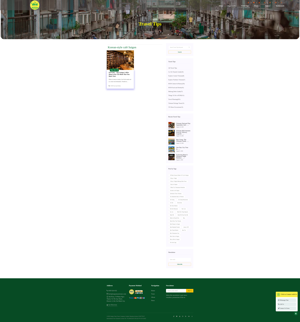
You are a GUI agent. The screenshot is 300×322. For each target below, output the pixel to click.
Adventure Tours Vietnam (175, 193)
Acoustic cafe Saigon (174, 190)
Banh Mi (172, 215)
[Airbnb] (281, 2)
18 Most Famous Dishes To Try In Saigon (179, 175)
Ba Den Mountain (174, 208)
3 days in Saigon (173, 184)
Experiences (232, 6)
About (153, 297)
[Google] (270, 2)
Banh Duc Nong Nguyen (182, 211)
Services (257, 6)
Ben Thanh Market (174, 230)
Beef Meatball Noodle (175, 227)
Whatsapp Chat (283, 300)
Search (180, 52)
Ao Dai (171, 202)
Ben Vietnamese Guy (174, 233)
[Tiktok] (248, 2)
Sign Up (190, 290)
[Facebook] (254, 2)
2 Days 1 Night (173, 178)
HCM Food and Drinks (115, 85)
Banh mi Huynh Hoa (174, 218)
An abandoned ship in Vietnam (177, 196)
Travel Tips (245, 6)
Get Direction (112, 305)
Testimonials (280, 6)
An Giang (172, 199)
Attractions (179, 202)
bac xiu (171, 211)
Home (221, 6)
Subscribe (179, 264)
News (153, 300)
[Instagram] (265, 2)
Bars (184, 218)
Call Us (281, 304)
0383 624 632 (112, 290)
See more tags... (173, 242)
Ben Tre (184, 230)
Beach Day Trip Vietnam (175, 221)
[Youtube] (259, 2)
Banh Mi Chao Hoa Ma (183, 215)
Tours (153, 294)
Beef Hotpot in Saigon (175, 224)
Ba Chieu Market (174, 205)
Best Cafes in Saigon (174, 236)
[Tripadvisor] (276, 2)
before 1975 (186, 227)
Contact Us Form (284, 308)
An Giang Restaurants (183, 199)
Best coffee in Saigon (174, 239)
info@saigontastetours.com (117, 294)
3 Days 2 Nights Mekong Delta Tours (178, 181)
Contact (268, 6)
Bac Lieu (184, 208)
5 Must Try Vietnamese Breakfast (177, 187)
